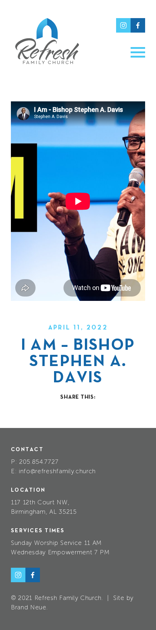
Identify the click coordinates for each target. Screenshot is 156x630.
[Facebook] (138, 25)
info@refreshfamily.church (57, 471)
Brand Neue (28, 607)
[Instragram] (123, 25)
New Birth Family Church (47, 41)
